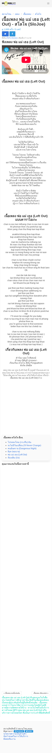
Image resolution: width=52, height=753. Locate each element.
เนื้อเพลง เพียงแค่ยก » (40, 693)
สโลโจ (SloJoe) (12, 38)
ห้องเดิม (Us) (14, 458)
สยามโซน (6, 14)
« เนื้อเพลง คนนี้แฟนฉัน (12, 693)
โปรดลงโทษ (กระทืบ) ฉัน (19, 442)
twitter (30, 731)
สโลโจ (38, 14)
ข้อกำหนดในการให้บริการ (15, 736)
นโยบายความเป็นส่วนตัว (14, 734)
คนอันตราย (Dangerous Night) (22, 448)
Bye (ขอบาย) (14, 451)
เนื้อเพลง (27, 14)
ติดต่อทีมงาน (9, 739)
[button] (48, 3)
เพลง (17, 14)
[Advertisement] (26, 406)
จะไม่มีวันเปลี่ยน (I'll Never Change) (24, 445)
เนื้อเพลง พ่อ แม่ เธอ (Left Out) (24, 378)
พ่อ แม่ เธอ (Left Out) (17, 454)
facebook (19, 731)
